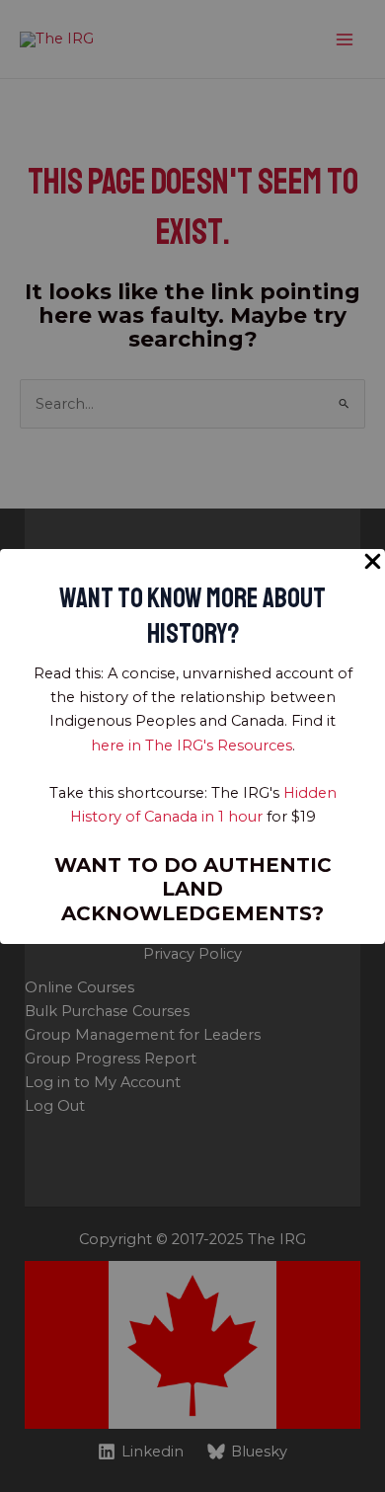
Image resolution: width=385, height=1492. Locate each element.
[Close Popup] (372, 562)
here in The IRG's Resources (191, 745)
